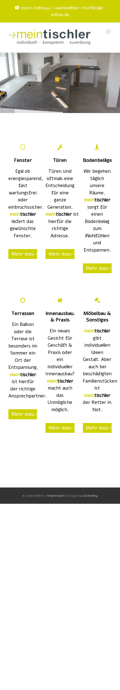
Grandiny (90, 495)
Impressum (56, 495)
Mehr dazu (22, 254)
